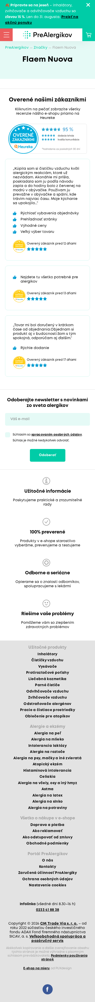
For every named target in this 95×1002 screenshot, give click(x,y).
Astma (48, 789)
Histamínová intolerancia (47, 770)
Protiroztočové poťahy (47, 672)
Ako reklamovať (47, 831)
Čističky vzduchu (47, 660)
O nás (47, 860)
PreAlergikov (17, 47)
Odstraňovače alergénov (47, 703)
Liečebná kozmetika (47, 679)
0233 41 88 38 (47, 909)
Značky (40, 47)
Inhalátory (47, 654)
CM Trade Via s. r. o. (59, 923)
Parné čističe (47, 685)
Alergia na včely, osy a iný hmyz (47, 783)
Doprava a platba (47, 824)
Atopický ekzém (47, 764)
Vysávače (47, 666)
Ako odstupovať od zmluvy (47, 837)
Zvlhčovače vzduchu (47, 697)
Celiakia (47, 776)
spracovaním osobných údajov (56, 434)
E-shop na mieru (36, 968)
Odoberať (47, 455)
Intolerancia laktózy (47, 745)
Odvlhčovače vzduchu (47, 691)
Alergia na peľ (47, 733)
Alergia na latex (47, 795)
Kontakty (47, 866)
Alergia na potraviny (47, 807)
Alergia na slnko (47, 801)
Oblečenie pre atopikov (47, 716)
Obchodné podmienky (47, 843)
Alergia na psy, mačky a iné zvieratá (47, 758)
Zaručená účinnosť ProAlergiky (47, 872)
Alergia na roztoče (47, 751)
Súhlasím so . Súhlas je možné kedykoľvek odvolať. (48, 437)
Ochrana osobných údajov (47, 879)
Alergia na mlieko (47, 739)
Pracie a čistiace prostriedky (47, 710)
